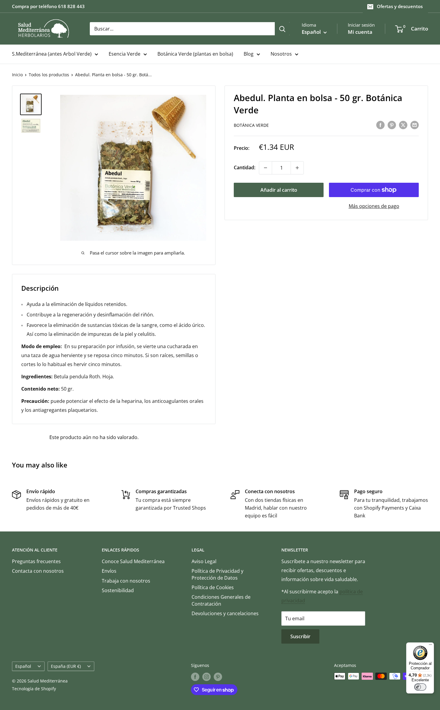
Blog (249, 54)
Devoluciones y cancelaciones (225, 613)
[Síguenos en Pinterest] (218, 677)
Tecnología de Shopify (34, 688)
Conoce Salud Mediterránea (133, 561)
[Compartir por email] (414, 124)
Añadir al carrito (278, 190)
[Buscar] (282, 28)
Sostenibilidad (118, 590)
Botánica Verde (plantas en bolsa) (195, 54)
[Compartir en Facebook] (380, 124)
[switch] (420, 687)
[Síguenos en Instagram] (206, 677)
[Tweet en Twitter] (403, 124)
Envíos (109, 571)
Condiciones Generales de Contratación (221, 600)
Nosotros (281, 54)
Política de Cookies (213, 587)
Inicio (17, 74)
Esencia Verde (124, 54)
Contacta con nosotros (38, 571)
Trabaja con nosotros (126, 581)
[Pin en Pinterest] (392, 124)
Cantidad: (244, 167)
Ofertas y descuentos (400, 6)
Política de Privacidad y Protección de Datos (217, 574)
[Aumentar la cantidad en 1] (297, 167)
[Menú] (430, 646)
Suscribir (300, 636)
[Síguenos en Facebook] (195, 677)
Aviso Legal (204, 561)
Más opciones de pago (374, 206)
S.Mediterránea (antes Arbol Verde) (52, 54)
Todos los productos (49, 74)
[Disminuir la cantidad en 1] (265, 167)
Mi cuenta (360, 31)
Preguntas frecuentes (36, 561)
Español (23, 666)
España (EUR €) (66, 666)
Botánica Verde (251, 125)
